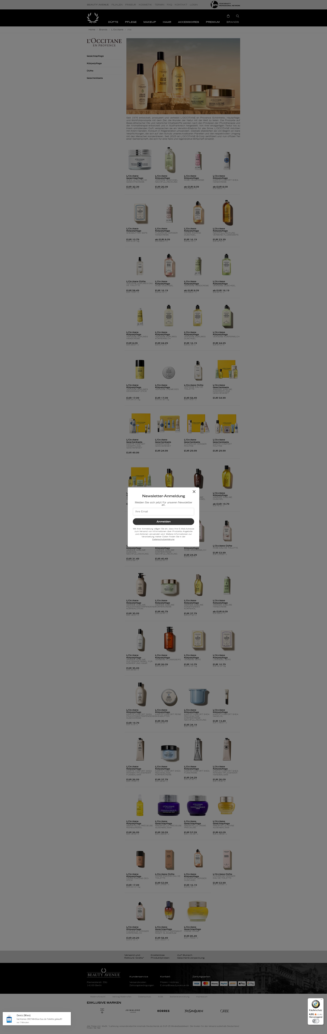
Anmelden (164, 521)
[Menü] (322, 1000)
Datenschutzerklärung (163, 539)
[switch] (315, 1021)
